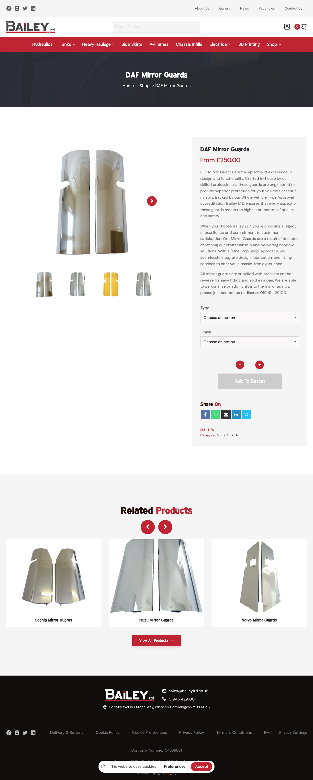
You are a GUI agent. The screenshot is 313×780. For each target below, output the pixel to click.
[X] (246, 414)
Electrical (219, 44)
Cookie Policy (108, 732)
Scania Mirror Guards (53, 620)
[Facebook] (205, 414)
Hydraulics (42, 44)
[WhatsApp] (215, 414)
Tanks (65, 44)
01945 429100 (273, 292)
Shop (272, 44)
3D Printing (249, 44)
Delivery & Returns (66, 732)
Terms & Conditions (234, 732)
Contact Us (293, 8)
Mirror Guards (228, 435)
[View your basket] (303, 26)
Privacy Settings (293, 732)
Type (205, 307)
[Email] (226, 414)
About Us (202, 8)
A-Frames (159, 44)
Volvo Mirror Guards (259, 620)
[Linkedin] (236, 414)
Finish (206, 332)
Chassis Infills (189, 44)
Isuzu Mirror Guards (156, 620)
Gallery (224, 8)
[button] (152, 201)
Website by (146, 772)
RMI (267, 732)
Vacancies (267, 8)
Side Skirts (132, 44)
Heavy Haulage (96, 44)
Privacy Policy (191, 732)
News (244, 8)
